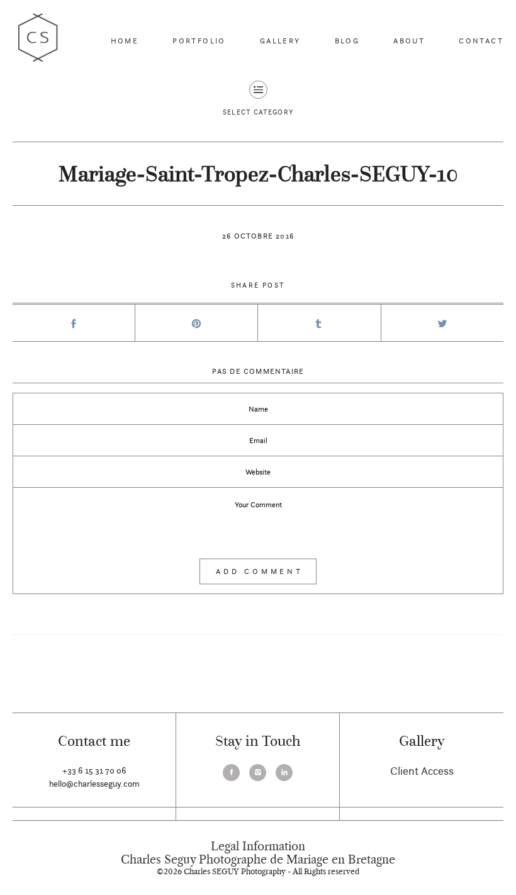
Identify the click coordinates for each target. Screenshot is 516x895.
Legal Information (258, 846)
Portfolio (199, 40)
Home (125, 40)
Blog (347, 40)
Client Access (422, 770)
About (409, 40)
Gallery (280, 40)
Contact (481, 40)
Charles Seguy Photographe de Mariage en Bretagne (258, 860)
